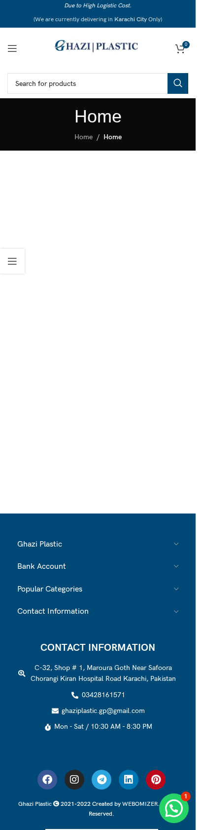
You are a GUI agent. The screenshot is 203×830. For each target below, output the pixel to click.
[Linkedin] (128, 780)
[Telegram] (101, 780)
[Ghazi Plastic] (98, 47)
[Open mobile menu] (12, 48)
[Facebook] (47, 780)
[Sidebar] (12, 261)
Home (83, 137)
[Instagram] (74, 780)
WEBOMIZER (140, 804)
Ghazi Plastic (35, 804)
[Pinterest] (156, 780)
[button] (174, 808)
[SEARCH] (178, 83)
